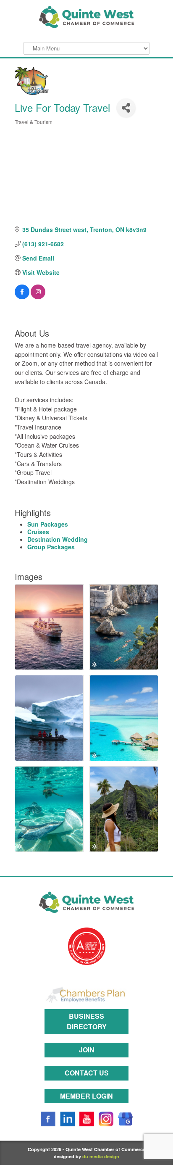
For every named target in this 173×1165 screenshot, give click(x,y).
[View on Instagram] (38, 297)
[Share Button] (125, 107)
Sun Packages (47, 524)
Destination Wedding (57, 539)
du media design (100, 1156)
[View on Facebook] (22, 297)
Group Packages (51, 547)
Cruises (38, 531)
